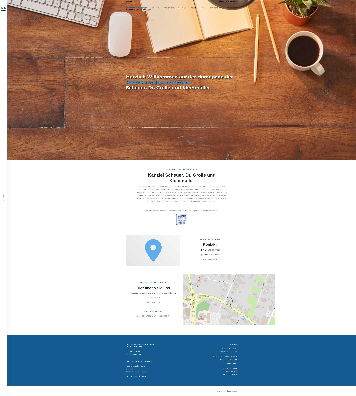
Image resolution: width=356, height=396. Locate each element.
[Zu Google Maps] (229, 299)
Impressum (223, 1)
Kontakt (129, 1)
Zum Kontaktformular (228, 359)
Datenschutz (232, 1)
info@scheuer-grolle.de (210, 259)
